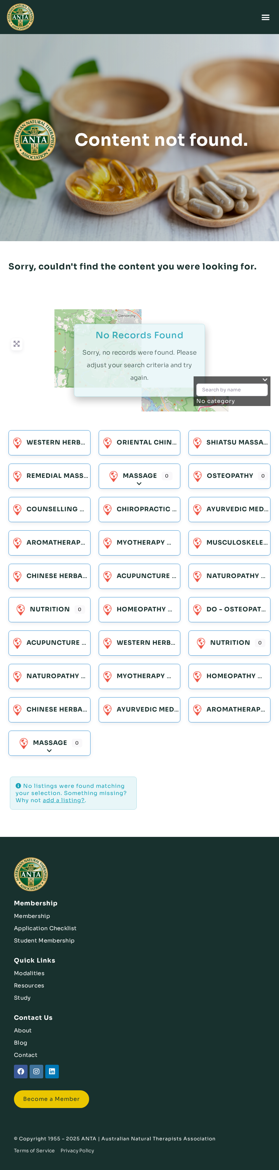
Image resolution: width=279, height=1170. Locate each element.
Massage (140, 476)
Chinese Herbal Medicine (75, 576)
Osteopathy (230, 476)
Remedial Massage (62, 476)
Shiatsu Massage (240, 442)
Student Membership (44, 940)
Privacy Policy (77, 1151)
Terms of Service (34, 1151)
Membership (32, 916)
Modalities (29, 973)
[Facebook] (21, 1071)
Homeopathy (141, 609)
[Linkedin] (52, 1071)
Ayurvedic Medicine (155, 709)
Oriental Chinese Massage (169, 442)
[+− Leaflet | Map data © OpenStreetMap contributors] (139, 360)
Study (22, 997)
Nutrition (50, 609)
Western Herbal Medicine (76, 442)
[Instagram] (36, 1071)
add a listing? (64, 800)
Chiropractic (143, 509)
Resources (29, 985)
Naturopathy (233, 576)
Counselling (52, 509)
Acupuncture (143, 576)
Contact (25, 1055)
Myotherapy (141, 542)
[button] (266, 17)
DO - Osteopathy (239, 609)
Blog (20, 1042)
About (23, 1030)
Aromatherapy (56, 542)
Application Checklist (45, 928)
